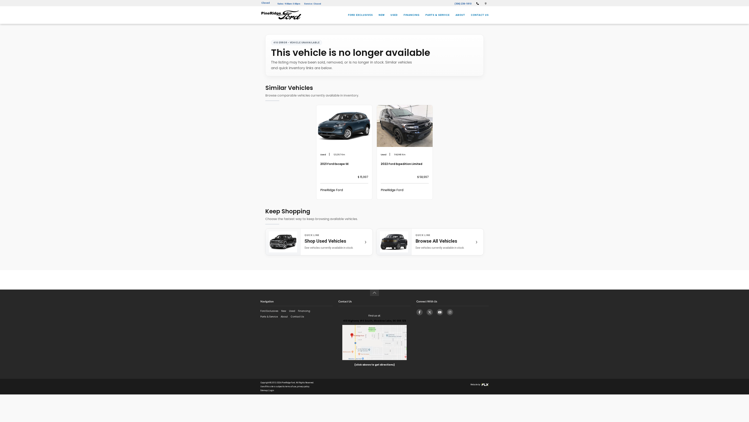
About (460, 14)
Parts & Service (437, 14)
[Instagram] (450, 312)
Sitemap (264, 390)
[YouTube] (440, 312)
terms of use (290, 386)
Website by (475, 385)
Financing (412, 14)
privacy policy (303, 386)
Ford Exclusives (360, 14)
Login (271, 390)
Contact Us (480, 14)
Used (394, 14)
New (382, 14)
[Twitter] (430, 312)
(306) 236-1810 (462, 3)
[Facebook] (419, 312)
